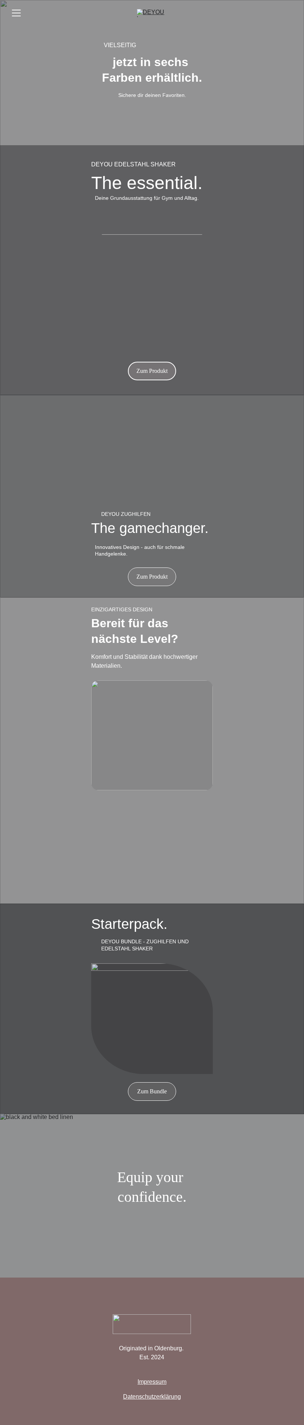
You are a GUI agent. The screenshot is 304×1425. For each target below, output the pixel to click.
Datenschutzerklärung (152, 1396)
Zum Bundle (152, 1091)
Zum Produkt (152, 371)
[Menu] (16, 13)
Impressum (152, 1382)
